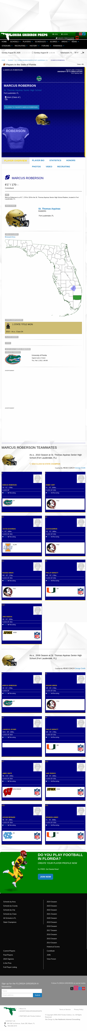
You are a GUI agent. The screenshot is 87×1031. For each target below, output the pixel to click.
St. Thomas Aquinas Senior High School (22, 90)
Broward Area (10, 237)
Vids (5, 493)
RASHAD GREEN (7, 573)
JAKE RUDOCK (7, 617)
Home (3, 60)
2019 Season (52, 922)
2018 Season (52, 926)
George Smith (80, 468)
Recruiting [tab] (63, 166)
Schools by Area (9, 902)
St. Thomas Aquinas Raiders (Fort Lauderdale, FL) (31, 60)
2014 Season (52, 943)
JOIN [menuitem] (56, 34)
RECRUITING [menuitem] (20, 46)
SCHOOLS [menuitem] (14, 42)
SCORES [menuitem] (53, 42)
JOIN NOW (45, 877)
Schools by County (10, 906)
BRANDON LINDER (52, 817)
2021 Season (52, 914)
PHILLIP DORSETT (52, 573)
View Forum (51, 959)
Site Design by (62, 1019)
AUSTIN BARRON (51, 529)
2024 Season (52, 902)
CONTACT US (10, 1021)
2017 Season (52, 930)
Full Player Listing (10, 967)
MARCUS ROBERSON (9, 485)
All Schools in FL (9, 918)
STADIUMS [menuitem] (6, 46)
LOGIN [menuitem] (65, 34)
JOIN (49, 955)
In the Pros (7, 963)
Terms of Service (65, 1009)
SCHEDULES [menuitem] (40, 42)
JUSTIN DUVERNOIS (9, 529)
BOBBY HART (50, 485)
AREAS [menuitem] (64, 42)
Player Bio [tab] (38, 160)
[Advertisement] (43, 16)
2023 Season (52, 906)
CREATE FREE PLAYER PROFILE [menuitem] (65, 39)
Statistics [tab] (55, 160)
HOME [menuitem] (4, 42)
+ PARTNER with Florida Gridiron (30, 1016)
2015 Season (52, 939)
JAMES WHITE (7, 773)
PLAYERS (10, 60)
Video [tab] (49, 166)
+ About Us (22, 1008)
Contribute (51, 951)
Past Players (8, 955)
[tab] (15, 160)
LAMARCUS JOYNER (9, 729)
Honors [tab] (70, 160)
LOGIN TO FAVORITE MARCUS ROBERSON (22, 107)
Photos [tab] (36, 166)
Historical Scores (53, 947)
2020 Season (52, 918)
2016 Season (52, 934)
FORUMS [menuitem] (45, 46)
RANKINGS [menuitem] (57, 46)
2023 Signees (8, 959)
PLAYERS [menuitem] (27, 42)
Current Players (9, 951)
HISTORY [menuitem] (33, 46)
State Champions (9, 922)
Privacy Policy (78, 1009)
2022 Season (52, 910)
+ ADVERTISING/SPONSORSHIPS (30, 1011)
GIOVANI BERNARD (8, 817)
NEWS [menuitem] (74, 42)
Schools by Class (9, 914)
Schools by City (9, 910)
